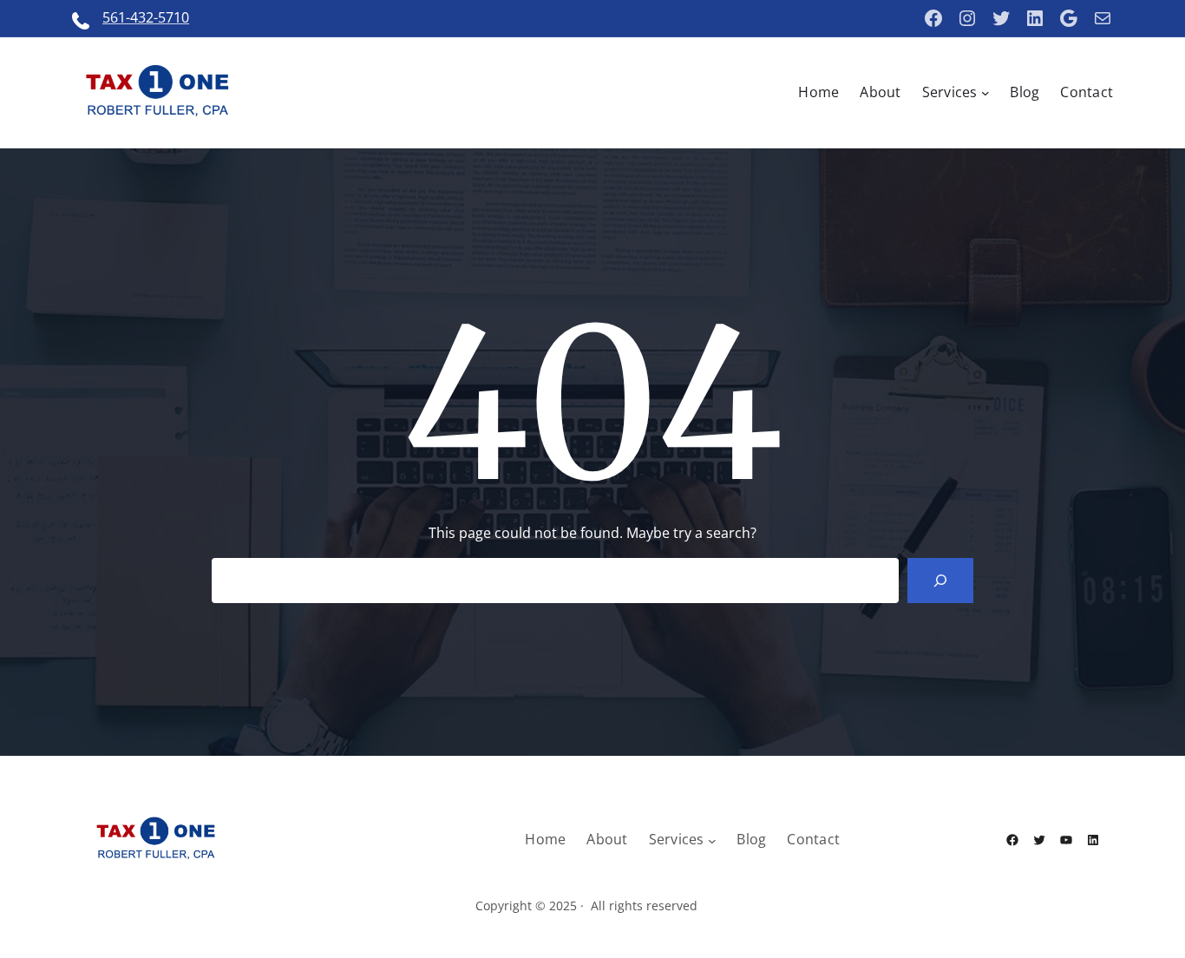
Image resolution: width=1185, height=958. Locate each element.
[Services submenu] (985, 93)
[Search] (940, 580)
